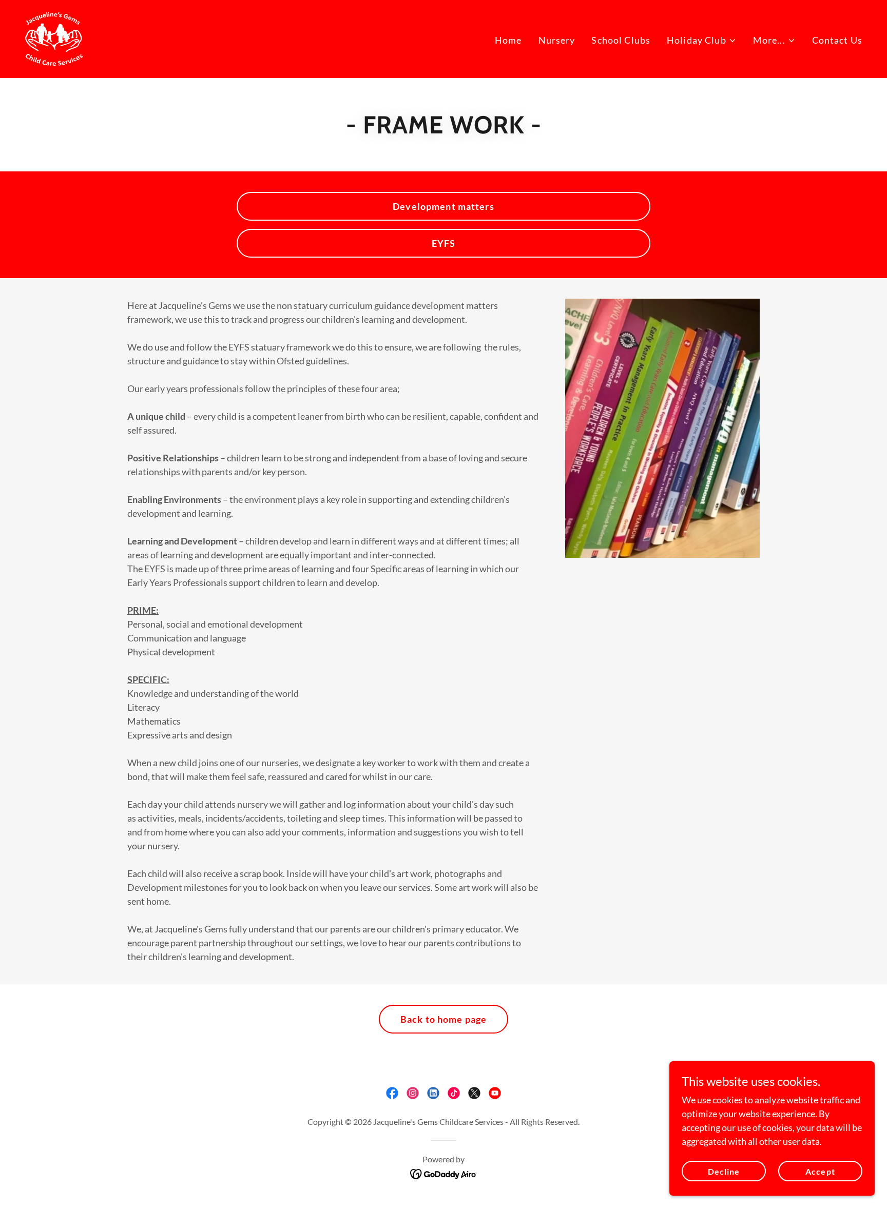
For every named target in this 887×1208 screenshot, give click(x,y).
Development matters (443, 206)
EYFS (444, 243)
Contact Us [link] (837, 40)
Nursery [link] (556, 40)
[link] (54, 38)
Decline (724, 1171)
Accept (820, 1171)
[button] (702, 40)
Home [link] (508, 40)
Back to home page (443, 1019)
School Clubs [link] (620, 40)
